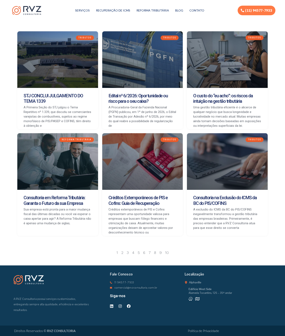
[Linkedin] (111, 306)
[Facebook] (128, 306)
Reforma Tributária (152, 10)
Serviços (82, 10)
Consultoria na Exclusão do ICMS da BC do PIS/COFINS (225, 200)
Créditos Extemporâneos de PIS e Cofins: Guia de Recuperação (138, 200)
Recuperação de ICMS (113, 10)
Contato (196, 10)
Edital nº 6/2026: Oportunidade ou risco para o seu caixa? (138, 98)
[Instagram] (120, 306)
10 (167, 252)
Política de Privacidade (203, 331)
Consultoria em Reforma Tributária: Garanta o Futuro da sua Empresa (54, 200)
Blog (179, 10)
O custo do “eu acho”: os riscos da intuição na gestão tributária (223, 98)
